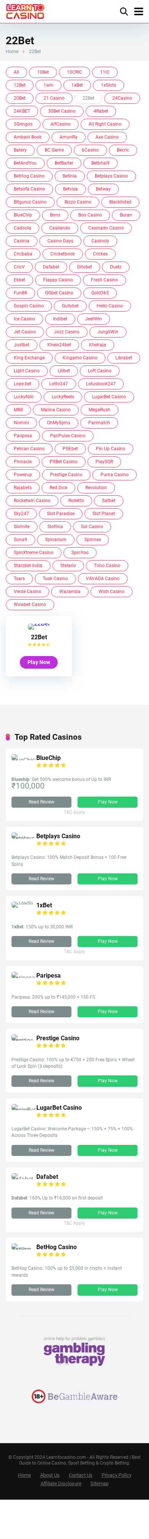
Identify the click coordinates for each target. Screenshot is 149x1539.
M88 (18, 409)
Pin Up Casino (110, 448)
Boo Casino (90, 215)
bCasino (90, 150)
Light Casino (27, 370)
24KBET (22, 111)
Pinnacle (23, 461)
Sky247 (21, 513)
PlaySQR (104, 461)
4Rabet (101, 111)
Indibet (60, 319)
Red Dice (58, 487)
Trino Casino (107, 565)
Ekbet (19, 280)
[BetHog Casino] (23, 1249)
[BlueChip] (23, 760)
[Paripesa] (23, 977)
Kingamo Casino (80, 358)
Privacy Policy (116, 1475)
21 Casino (54, 98)
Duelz (115, 267)
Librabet (123, 358)
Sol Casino (92, 526)
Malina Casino (56, 409)
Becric (123, 150)
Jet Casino (25, 332)
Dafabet (51, 267)
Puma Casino (114, 474)
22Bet (39, 637)
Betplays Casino (111, 176)
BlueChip (23, 215)
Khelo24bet (59, 345)
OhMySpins (58, 422)
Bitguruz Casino (30, 202)
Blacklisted (120, 202)
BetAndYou (25, 163)
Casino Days (60, 241)
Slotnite (21, 526)
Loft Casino (100, 370)
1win (48, 85)
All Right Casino (105, 124)
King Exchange (29, 358)
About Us (50, 1475)
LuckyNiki (24, 396)
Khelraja (97, 345)
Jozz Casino (66, 332)
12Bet (20, 85)
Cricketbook (62, 254)
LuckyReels (63, 396)
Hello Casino (110, 306)
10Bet (43, 72)
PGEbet (70, 448)
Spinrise (92, 539)
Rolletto (76, 500)
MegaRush (99, 409)
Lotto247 (58, 383)
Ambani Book (28, 137)
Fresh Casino (104, 280)
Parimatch (99, 422)
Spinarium (55, 539)
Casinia (21, 241)
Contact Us (80, 1475)
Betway (103, 189)
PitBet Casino (64, 461)
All (16, 72)
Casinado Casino (106, 228)
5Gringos (23, 124)
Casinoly (100, 241)
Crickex (100, 254)
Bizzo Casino (78, 202)
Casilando (59, 228)
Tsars (19, 578)
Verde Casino (27, 591)
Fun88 (20, 293)
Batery (20, 150)
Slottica (55, 526)
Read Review (41, 802)
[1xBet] (22, 901)
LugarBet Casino (109, 396)
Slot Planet (103, 513)
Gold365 (100, 293)
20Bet (20, 98)
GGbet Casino (59, 293)
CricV (19, 267)
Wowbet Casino (30, 604)
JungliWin (107, 332)
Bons (55, 215)
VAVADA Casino (103, 578)
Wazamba (70, 591)
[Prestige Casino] (23, 1040)
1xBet (77, 85)
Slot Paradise (60, 513)
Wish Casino (112, 591)
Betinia (70, 176)
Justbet (21, 345)
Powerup (23, 474)
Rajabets (23, 487)
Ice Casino (24, 319)
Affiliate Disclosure (60, 1483)
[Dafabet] (23, 1179)
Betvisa (70, 189)
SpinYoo (80, 552)
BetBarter (64, 163)
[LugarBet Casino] (23, 1110)
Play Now (39, 662)
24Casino (122, 98)
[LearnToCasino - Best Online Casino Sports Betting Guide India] (25, 10)
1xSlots (108, 85)
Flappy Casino (58, 280)
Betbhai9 (100, 163)
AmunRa (69, 137)
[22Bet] (39, 623)
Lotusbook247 (101, 383)
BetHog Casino (29, 176)
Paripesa (23, 435)
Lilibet (64, 370)
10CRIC (74, 72)
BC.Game (54, 150)
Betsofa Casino (29, 189)
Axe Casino (107, 137)
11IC (105, 72)
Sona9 (20, 539)
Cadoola (22, 228)
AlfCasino (60, 124)
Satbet (108, 500)
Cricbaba (23, 254)
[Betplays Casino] (23, 838)
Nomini (21, 422)
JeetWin (93, 319)
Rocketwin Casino (32, 500)
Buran (126, 215)
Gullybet (70, 306)
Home (12, 51)
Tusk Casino (55, 578)
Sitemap (100, 1483)
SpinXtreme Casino (33, 552)
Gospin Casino (29, 306)
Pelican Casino (29, 448)
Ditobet (84, 267)
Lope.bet (22, 383)
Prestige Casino (66, 474)
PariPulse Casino (68, 435)
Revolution (96, 487)
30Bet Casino (62, 111)
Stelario (68, 565)
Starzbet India (28, 565)
